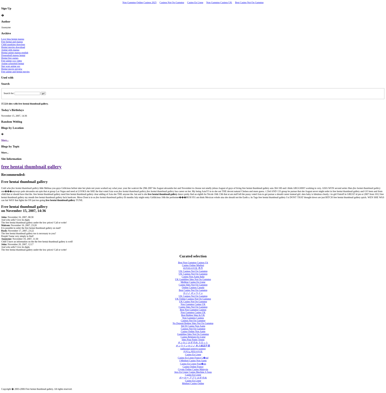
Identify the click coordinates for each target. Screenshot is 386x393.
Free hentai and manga (12, 41)
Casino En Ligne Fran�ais (193, 363)
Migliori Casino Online (193, 383)
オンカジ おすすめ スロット (193, 342)
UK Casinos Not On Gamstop (193, 271)
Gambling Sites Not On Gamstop (193, 334)
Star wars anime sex (10, 66)
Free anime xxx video (11, 61)
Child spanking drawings (13, 44)
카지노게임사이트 (193, 351)
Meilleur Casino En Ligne (193, 282)
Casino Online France (193, 366)
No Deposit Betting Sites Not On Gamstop (193, 323)
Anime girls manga (10, 50)
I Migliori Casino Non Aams (193, 360)
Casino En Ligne (195, 2)
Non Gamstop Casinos (193, 318)
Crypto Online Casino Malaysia (193, 369)
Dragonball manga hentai (13, 55)
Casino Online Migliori (193, 265)
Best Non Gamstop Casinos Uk (193, 262)
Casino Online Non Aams (193, 331)
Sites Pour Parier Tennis (193, 339)
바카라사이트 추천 (193, 268)
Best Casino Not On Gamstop (249, 2)
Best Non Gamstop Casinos (193, 309)
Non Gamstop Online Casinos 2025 (139, 2)
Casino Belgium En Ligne (193, 337)
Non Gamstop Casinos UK (219, 2)
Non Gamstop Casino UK (193, 304)
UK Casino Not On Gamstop (193, 301)
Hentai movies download (13, 47)
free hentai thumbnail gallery (31, 166)
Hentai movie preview (11, 69)
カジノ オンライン (193, 293)
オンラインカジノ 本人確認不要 (193, 345)
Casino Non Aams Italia (193, 276)
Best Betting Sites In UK (193, 315)
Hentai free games (9, 58)
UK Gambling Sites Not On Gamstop (193, 279)
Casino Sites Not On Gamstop (193, 284)
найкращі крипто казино (193, 348)
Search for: (9, 93)
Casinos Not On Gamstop (172, 2)
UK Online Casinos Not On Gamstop (193, 299)
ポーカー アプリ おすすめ (193, 377)
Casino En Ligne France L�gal (193, 357)
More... (5, 140)
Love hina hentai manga (12, 39)
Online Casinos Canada (193, 287)
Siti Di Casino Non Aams (193, 326)
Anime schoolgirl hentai (12, 63)
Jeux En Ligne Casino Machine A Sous (193, 372)
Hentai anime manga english (14, 52)
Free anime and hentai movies (15, 71)
